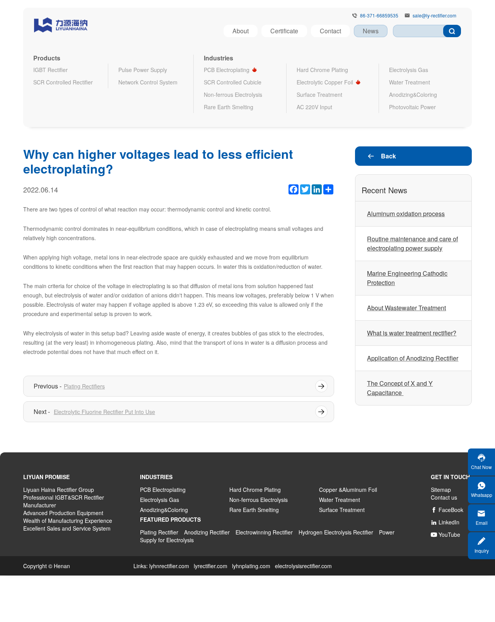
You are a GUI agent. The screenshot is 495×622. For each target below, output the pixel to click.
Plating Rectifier (159, 532)
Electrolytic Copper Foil (325, 82)
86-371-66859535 (379, 15)
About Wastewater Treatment (406, 307)
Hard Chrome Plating (322, 70)
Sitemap (441, 489)
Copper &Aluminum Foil (348, 489)
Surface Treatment (319, 94)
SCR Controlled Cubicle (232, 82)
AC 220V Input (314, 107)
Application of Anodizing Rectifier (412, 358)
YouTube (445, 534)
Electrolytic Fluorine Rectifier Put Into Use (104, 412)
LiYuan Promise (46, 477)
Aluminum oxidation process (406, 213)
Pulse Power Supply (142, 70)
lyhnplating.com (251, 566)
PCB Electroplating (226, 70)
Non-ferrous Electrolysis (233, 94)
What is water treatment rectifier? (411, 332)
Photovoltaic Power (412, 107)
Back (381, 155)
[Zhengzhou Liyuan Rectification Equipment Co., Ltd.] (60, 23)
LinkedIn (445, 522)
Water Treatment (409, 82)
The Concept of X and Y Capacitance (400, 388)
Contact (330, 30)
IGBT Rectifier (50, 70)
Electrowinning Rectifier (264, 532)
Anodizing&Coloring (413, 94)
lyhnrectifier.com (169, 566)
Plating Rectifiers (84, 386)
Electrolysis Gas (408, 70)
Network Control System (148, 82)
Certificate (284, 30)
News (371, 30)
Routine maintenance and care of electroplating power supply (412, 243)
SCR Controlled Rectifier (63, 82)
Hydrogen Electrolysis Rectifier (336, 532)
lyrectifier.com (210, 566)
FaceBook (447, 510)
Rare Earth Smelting (228, 107)
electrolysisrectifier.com (303, 566)
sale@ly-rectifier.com (434, 15)
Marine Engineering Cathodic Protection (407, 278)
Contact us (444, 497)
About (240, 30)
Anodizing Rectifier (207, 532)
